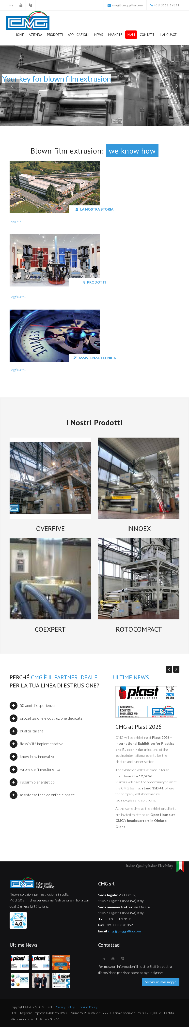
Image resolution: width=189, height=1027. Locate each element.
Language (168, 34)
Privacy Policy (65, 1007)
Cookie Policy (87, 1007)
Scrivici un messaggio (160, 982)
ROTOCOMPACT (139, 629)
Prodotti (55, 34)
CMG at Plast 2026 (138, 726)
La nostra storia (96, 209)
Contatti (148, 34)
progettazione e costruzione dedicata (51, 718)
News (98, 34)
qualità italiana (31, 730)
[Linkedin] (11, 5)
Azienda (35, 34)
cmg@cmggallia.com (127, 5)
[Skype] (30, 5)
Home (19, 34)
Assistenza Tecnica (97, 358)
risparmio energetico (37, 782)
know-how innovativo (37, 756)
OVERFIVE (50, 528)
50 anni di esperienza (37, 705)
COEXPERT (50, 629)
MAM (131, 34)
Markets (115, 34)
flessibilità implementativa (41, 743)
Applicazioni (78, 34)
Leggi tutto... (18, 221)
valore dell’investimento (40, 769)
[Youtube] (21, 5)
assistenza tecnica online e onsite (47, 794)
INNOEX (139, 528)
